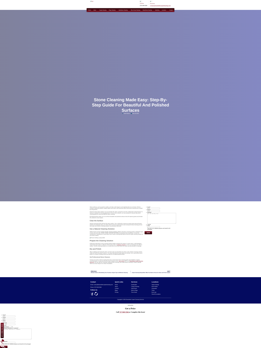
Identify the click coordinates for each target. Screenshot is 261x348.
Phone (149, 209)
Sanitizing (157, 10)
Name (148, 225)
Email (148, 207)
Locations (164, 10)
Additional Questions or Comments (10, 328)
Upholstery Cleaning (123, 10)
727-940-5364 (124, 312)
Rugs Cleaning (112, 10)
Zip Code (5, 322)
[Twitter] (96, 293)
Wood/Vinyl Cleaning (147, 10)
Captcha (149, 224)
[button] (95, 10)
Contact (171, 10)
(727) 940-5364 (143, 5)
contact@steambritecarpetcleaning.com (160, 5)
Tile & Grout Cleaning (135, 10)
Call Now (142, 3)
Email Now (152, 3)
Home (89, 10)
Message (149, 212)
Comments (5, 341)
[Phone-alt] (2, 341)
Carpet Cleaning (102, 10)
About (94, 10)
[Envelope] (2, 345)
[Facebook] (92, 293)
